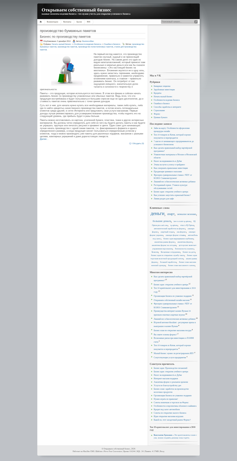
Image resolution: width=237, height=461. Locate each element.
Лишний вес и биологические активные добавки (174, 181)
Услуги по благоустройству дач (167, 385)
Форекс (157, 113)
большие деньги (162, 221)
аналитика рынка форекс (164, 242)
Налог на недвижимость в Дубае (168, 161)
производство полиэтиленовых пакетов (95, 47)
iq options (173, 225)
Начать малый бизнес (61, 44)
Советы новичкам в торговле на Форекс (171, 402)
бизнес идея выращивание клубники (178, 238)
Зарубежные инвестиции (164, 89)
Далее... (44, 139)
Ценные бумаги (160, 117)
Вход (162, 451)
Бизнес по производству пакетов (65, 36)
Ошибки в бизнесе (112, 44)
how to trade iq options (182, 221)
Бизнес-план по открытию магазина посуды (172, 330)
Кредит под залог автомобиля (167, 409)
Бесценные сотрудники (170, 252)
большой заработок (168, 262)
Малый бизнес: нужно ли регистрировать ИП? (174, 353)
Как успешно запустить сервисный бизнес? (172, 195)
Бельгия (155, 252)
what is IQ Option (187, 225)
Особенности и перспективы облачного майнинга (175, 405)
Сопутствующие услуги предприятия (170, 357)
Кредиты (157, 93)
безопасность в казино (184, 248)
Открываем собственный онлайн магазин (171, 300)
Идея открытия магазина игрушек (168, 416)
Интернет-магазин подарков (166, 378)
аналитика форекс (184, 242)
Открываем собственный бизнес (76, 9)
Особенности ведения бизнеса (87, 44)
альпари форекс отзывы (175, 235)
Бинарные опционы (162, 86)
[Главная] (41, 21)
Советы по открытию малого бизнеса (170, 412)
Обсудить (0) (138, 143)
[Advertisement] (173, 48)
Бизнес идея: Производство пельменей (170, 368)
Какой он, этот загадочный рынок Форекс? (172, 419)
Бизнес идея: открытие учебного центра (171, 191)
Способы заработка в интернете (167, 106)
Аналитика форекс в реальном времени (171, 381)
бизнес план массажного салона (181, 265)
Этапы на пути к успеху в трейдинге (169, 164)
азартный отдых (167, 232)
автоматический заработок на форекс (169, 228)
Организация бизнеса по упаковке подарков (173, 295)
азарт (171, 213)
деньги (157, 213)
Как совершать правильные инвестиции (171, 168)
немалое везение (186, 214)
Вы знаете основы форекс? (165, 334)
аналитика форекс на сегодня (164, 245)
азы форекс (181, 232)
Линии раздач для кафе (164, 198)
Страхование (159, 110)
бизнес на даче (189, 252)
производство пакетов (67, 47)
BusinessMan (88, 41)
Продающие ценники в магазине (168, 171)
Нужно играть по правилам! (166, 398)
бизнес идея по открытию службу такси (167, 255)
